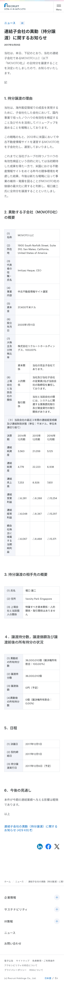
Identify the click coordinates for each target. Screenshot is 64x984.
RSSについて (36, 970)
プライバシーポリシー (15, 970)
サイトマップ (23, 960)
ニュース (19, 881)
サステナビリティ (16, 909)
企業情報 (10, 897)
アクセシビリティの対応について (21, 965)
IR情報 (8, 921)
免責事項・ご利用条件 (43, 960)
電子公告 (8, 960)
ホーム (7, 881)
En (56, 978)
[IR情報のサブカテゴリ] (57, 921)
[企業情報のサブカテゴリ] (57, 898)
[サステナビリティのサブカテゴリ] (57, 909)
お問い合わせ (12, 943)
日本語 (48, 978)
